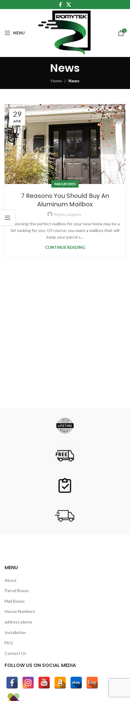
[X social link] (68, 4)
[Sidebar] (7, 217)
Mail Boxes (15, 601)
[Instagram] (28, 683)
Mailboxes (65, 184)
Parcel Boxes (17, 590)
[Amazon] (60, 683)
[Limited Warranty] (65, 426)
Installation (15, 632)
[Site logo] (65, 32)
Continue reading (65, 247)
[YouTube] (44, 683)
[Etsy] (92, 683)
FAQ (9, 642)
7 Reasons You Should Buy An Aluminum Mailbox (65, 200)
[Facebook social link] (60, 4)
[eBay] (76, 683)
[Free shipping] (65, 456)
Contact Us (15, 653)
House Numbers (20, 611)
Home (56, 80)
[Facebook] (12, 683)
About (11, 580)
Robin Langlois (67, 214)
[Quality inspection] (65, 486)
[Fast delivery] (65, 516)
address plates (18, 621)
